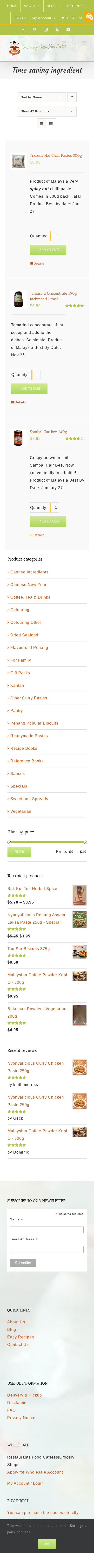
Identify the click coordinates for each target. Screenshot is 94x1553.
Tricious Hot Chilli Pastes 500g (56, 155)
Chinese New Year (28, 585)
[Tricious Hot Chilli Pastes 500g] (18, 161)
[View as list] (51, 123)
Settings (77, 1526)
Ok (47, 1544)
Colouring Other (25, 622)
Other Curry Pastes (28, 698)
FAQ (11, 1410)
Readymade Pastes (29, 736)
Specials (18, 786)
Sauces (17, 774)
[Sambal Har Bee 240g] (18, 437)
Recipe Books (23, 748)
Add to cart (49, 250)
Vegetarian (20, 811)
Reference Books (27, 761)
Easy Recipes (20, 1337)
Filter (19, 852)
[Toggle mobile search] (74, 42)
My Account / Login (25, 1483)
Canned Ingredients (29, 572)
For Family (20, 660)
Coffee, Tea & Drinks (30, 597)
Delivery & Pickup (24, 1395)
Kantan (17, 685)
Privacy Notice (21, 1418)
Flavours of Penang (29, 648)
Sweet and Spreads (29, 799)
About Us (16, 1322)
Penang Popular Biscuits (34, 723)
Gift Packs (20, 673)
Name (16, 1219)
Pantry (16, 711)
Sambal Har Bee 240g (48, 431)
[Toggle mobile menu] (84, 42)
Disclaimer (17, 1403)
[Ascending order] (72, 97)
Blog (11, 1329)
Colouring (19, 610)
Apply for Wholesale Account (35, 1472)
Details (39, 263)
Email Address (24, 1239)
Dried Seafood (24, 635)
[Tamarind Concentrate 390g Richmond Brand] (18, 299)
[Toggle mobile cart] (64, 42)
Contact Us (18, 1344)
